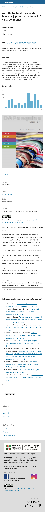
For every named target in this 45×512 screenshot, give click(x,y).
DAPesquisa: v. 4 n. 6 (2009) (15, 367)
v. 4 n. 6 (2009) (19, 7)
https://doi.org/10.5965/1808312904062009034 (22, 43)
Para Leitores (7, 429)
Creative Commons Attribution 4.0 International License (19, 489)
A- (13, 394)
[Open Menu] (2, 2)
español (6, 413)
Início (3, 7)
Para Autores (7, 432)
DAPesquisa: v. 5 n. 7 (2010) (15, 359)
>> (7, 385)
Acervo (10, 7)
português (6, 416)
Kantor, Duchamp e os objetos (29, 370)
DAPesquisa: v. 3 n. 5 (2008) (15, 314)
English (5, 410)
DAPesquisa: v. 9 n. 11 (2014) (30, 306)
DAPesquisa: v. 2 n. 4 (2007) (15, 338)
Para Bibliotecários (9, 435)
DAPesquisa (9, 2)
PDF (6, 175)
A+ (7, 394)
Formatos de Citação (10, 289)
